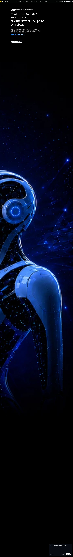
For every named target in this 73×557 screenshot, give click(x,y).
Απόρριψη (63, 554)
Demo (55, 1)
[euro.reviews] (5, 1)
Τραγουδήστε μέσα (60, 1)
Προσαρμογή (51, 554)
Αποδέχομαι (68, 554)
